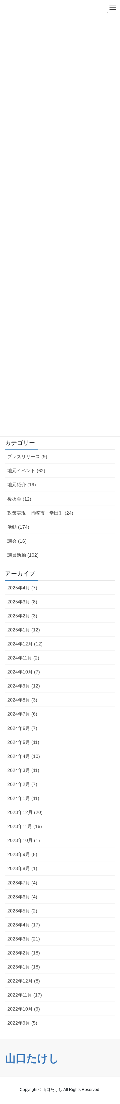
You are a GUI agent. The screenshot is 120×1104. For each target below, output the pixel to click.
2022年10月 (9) (23, 1009)
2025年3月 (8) (22, 601)
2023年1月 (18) (23, 967)
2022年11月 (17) (24, 995)
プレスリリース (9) (27, 456)
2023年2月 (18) (23, 952)
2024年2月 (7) (22, 784)
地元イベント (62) (26, 470)
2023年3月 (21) (23, 938)
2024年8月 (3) (22, 700)
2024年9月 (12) (23, 685)
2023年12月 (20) (25, 812)
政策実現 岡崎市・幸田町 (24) (40, 513)
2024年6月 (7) (22, 728)
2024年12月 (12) (25, 643)
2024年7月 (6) (22, 714)
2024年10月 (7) (23, 671)
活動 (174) (18, 527)
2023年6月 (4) (22, 896)
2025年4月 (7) (22, 587)
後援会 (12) (19, 499)
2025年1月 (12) (23, 629)
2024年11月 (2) (23, 657)
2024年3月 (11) (23, 770)
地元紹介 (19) (21, 484)
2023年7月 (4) (22, 882)
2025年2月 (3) (22, 615)
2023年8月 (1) (22, 868)
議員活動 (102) (23, 555)
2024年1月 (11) (23, 798)
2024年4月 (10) (23, 756)
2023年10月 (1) (23, 840)
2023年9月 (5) (22, 854)
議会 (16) (17, 541)
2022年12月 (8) (23, 981)
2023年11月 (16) (24, 826)
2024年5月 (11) (23, 742)
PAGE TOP (107, 1061)
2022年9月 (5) (22, 1023)
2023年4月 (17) (23, 924)
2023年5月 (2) (22, 910)
